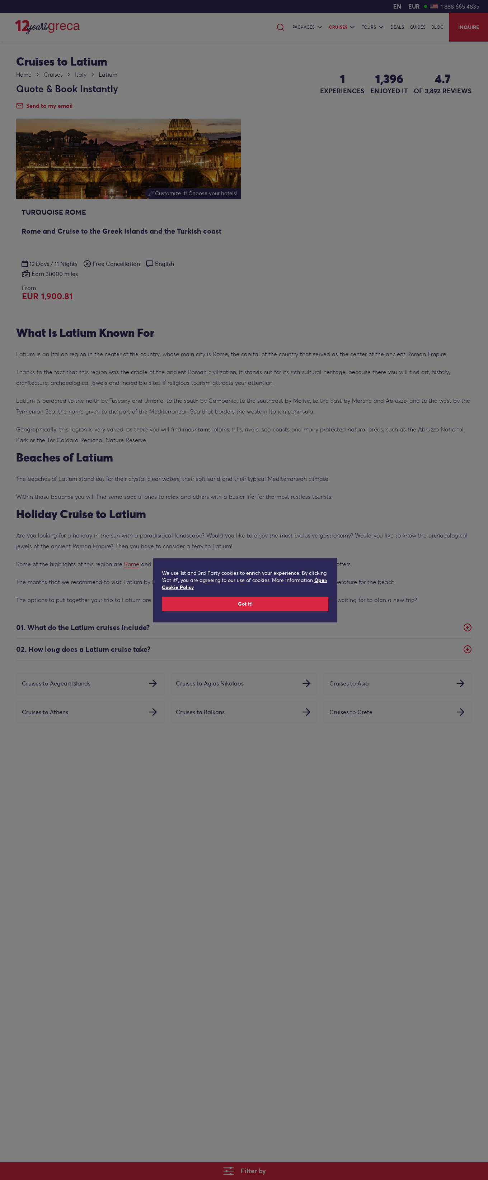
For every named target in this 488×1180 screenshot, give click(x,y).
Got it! (245, 604)
